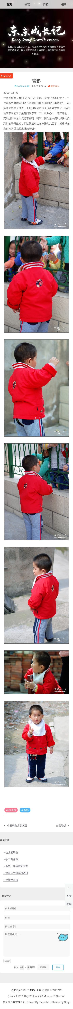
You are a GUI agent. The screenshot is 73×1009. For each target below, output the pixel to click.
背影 (36, 81)
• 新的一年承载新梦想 (15, 866)
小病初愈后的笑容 (17, 825)
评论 (58, 967)
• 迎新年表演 (10, 879)
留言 (27, 4)
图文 (69, 896)
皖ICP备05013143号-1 (25, 990)
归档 (45, 4)
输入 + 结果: (25, 967)
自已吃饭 (61, 825)
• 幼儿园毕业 (10, 852)
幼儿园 (12, 810)
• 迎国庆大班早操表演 (15, 873)
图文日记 (6, 75)
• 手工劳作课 (10, 859)
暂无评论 (54, 86)
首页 (9, 4)
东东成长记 (19, 1002)
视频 (69, 904)
